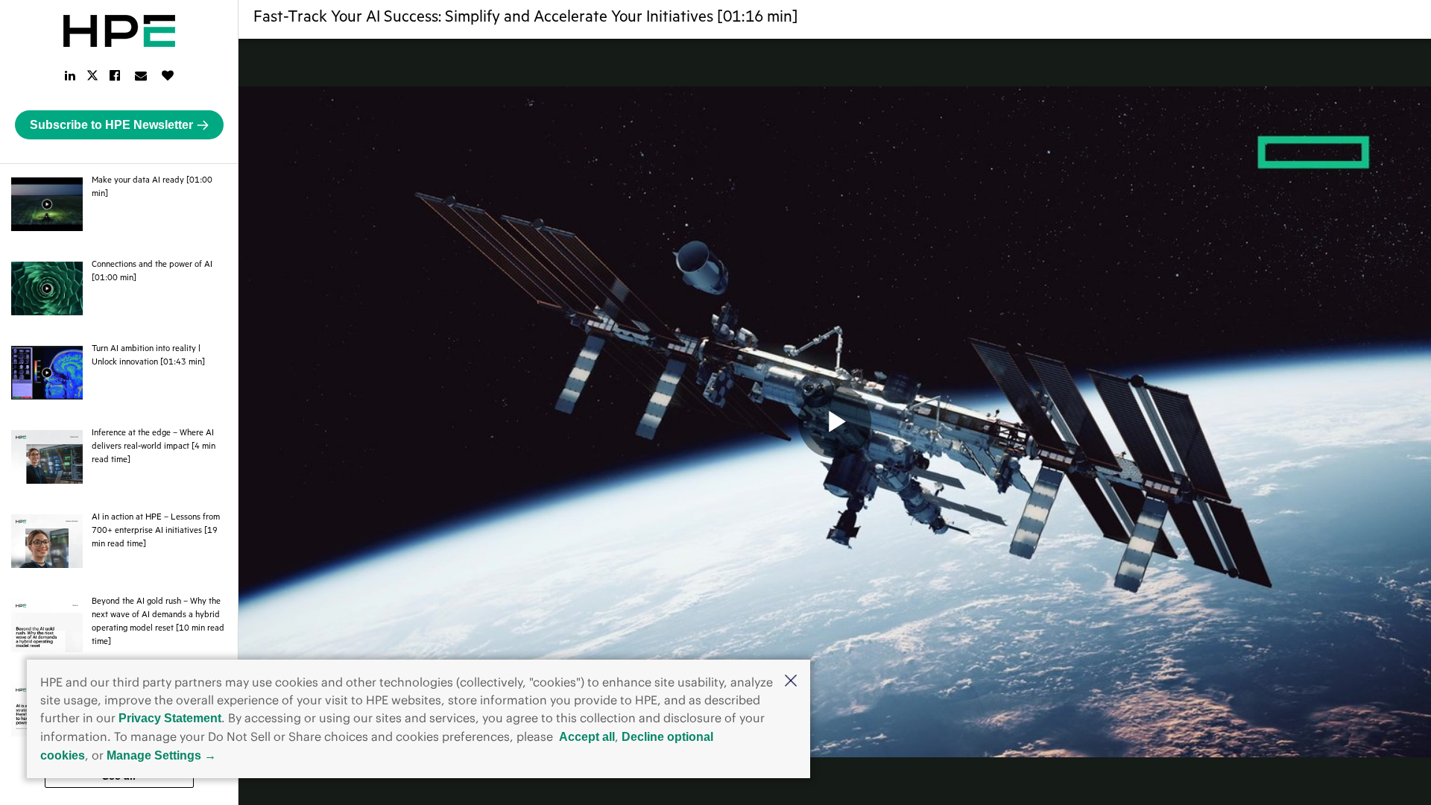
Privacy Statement (170, 718)
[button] (791, 682)
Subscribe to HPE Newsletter (111, 125)
